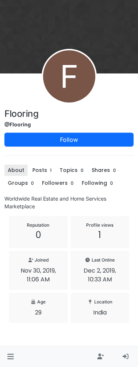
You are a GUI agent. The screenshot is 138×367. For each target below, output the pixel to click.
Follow (69, 139)
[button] (10, 356)
